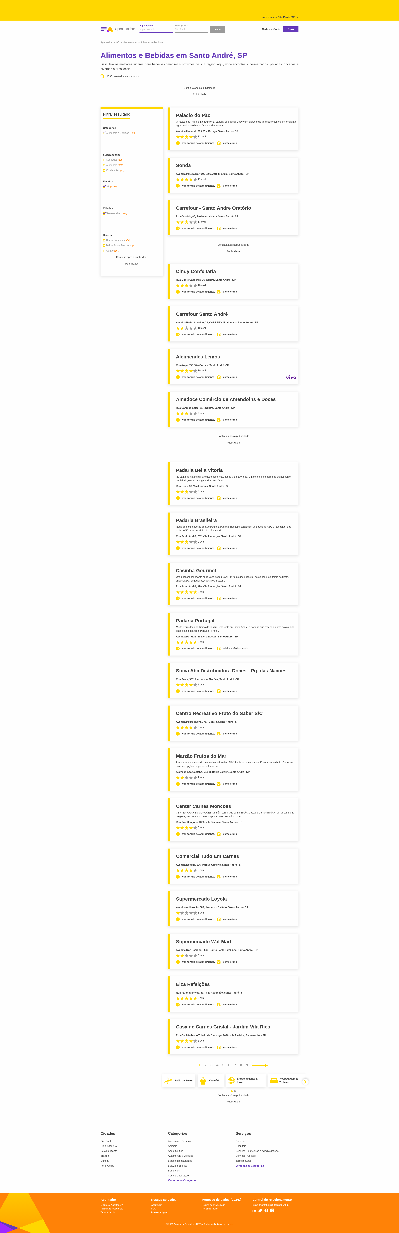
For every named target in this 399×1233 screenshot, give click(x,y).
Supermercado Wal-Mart (203, 941)
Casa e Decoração (178, 1175)
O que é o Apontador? (112, 1205)
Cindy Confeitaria (196, 271)
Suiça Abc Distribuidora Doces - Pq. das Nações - (232, 670)
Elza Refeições (193, 984)
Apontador (107, 42)
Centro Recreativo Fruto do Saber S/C (219, 713)
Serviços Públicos (246, 1155)
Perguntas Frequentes (112, 1208)
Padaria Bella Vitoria (199, 470)
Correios (240, 1141)
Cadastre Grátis (271, 29)
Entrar (291, 29)
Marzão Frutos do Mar (201, 756)
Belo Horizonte (109, 1151)
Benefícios (174, 1170)
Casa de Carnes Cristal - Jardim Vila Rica (223, 1027)
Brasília (105, 1155)
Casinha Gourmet (196, 570)
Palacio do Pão (193, 115)
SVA (153, 1208)
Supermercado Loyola (201, 899)
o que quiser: (146, 25)
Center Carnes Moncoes (203, 806)
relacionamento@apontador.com (270, 1205)
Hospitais (241, 1146)
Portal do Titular (210, 1208)
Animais (172, 1146)
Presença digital (159, 1212)
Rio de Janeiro (109, 1146)
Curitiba (105, 1160)
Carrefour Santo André (202, 314)
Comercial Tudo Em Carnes (207, 856)
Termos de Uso (108, 1212)
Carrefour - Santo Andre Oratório (213, 208)
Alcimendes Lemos (198, 357)
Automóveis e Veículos (180, 1155)
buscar (217, 29)
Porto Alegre (107, 1165)
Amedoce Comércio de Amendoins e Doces (226, 399)
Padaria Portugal (195, 620)
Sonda (183, 165)
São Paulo (106, 1141)
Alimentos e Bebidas (179, 1141)
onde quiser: (181, 25)
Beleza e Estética (177, 1165)
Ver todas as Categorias (182, 1180)
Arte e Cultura (175, 1151)
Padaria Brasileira (196, 520)
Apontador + (157, 1205)
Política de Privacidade (213, 1205)
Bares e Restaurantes (180, 1160)
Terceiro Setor (243, 1160)
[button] (232, 1091)
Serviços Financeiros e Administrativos (257, 1151)
